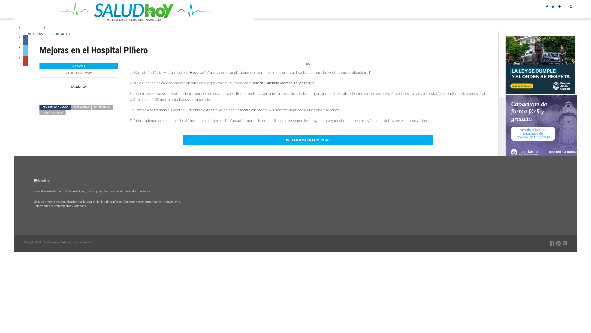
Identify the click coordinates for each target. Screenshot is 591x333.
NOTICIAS (35, 34)
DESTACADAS (81, 107)
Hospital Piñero (52, 112)
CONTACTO (61, 34)
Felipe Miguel (102, 107)
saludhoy (78, 87)
